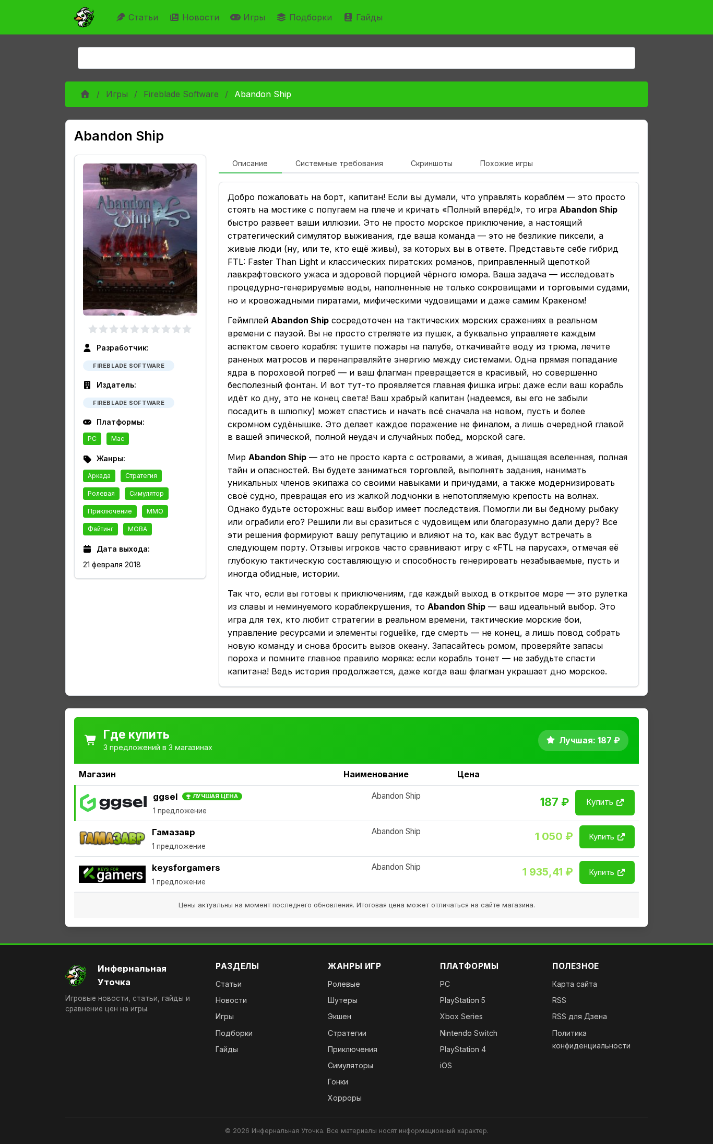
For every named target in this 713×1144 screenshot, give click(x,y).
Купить (599, 802)
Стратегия (141, 476)
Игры (254, 17)
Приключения (352, 1049)
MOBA (137, 529)
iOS (446, 1065)
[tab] (250, 164)
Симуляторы (350, 1065)
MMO (155, 511)
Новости (201, 17)
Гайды (369, 17)
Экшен (339, 1016)
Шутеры (343, 1000)
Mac (117, 438)
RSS (559, 1000)
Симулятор (146, 493)
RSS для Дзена (579, 1016)
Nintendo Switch (468, 1033)
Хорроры (345, 1097)
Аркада (99, 476)
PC (92, 438)
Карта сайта (574, 983)
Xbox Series (461, 1016)
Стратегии (347, 1033)
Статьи (143, 17)
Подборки (311, 17)
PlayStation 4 (463, 1049)
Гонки (338, 1081)
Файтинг (100, 529)
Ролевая (101, 493)
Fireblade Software (181, 94)
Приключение (110, 511)
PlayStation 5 (462, 1000)
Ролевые (344, 983)
